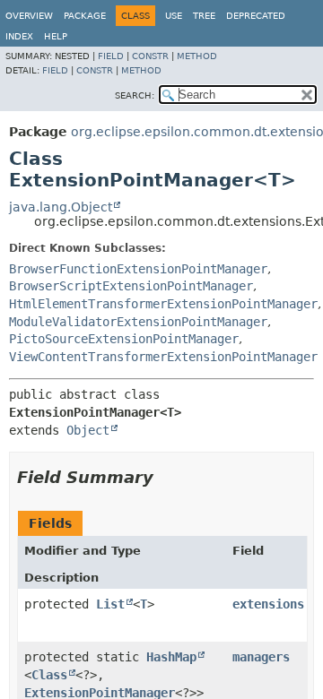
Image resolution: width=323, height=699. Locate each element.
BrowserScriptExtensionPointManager (131, 286)
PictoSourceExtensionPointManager (124, 339)
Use (173, 16)
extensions (268, 604)
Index (19, 36)
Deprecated (255, 16)
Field (111, 56)
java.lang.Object (60, 207)
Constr (150, 56)
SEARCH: (134, 95)
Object (87, 430)
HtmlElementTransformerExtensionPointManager (163, 304)
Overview (29, 16)
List (110, 604)
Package (85, 16)
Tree (204, 16)
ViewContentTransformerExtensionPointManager (163, 357)
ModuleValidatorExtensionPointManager (138, 322)
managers (261, 657)
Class (49, 675)
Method (197, 56)
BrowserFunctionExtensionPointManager (138, 269)
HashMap (171, 657)
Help (55, 36)
